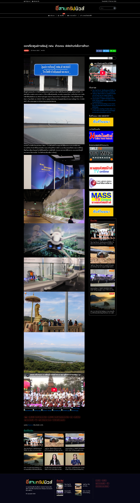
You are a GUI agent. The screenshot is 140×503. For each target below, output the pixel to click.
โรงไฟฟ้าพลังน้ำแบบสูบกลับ (59, 420)
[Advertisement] (70, 31)
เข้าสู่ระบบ (27, 1)
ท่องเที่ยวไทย (77, 417)
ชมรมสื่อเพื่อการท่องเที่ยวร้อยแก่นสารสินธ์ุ (37, 417)
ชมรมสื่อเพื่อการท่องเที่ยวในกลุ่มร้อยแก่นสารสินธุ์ (58, 417)
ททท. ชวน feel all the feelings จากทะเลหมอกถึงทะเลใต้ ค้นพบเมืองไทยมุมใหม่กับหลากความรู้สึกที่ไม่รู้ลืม (103, 105)
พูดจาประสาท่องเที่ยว (29, 420)
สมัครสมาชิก (36, 1)
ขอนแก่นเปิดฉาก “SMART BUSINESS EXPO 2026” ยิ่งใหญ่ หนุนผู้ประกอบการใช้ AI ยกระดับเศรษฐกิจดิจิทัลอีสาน (104, 100)
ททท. (71, 417)
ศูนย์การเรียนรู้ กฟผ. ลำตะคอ (45, 420)
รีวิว (36, 420)
